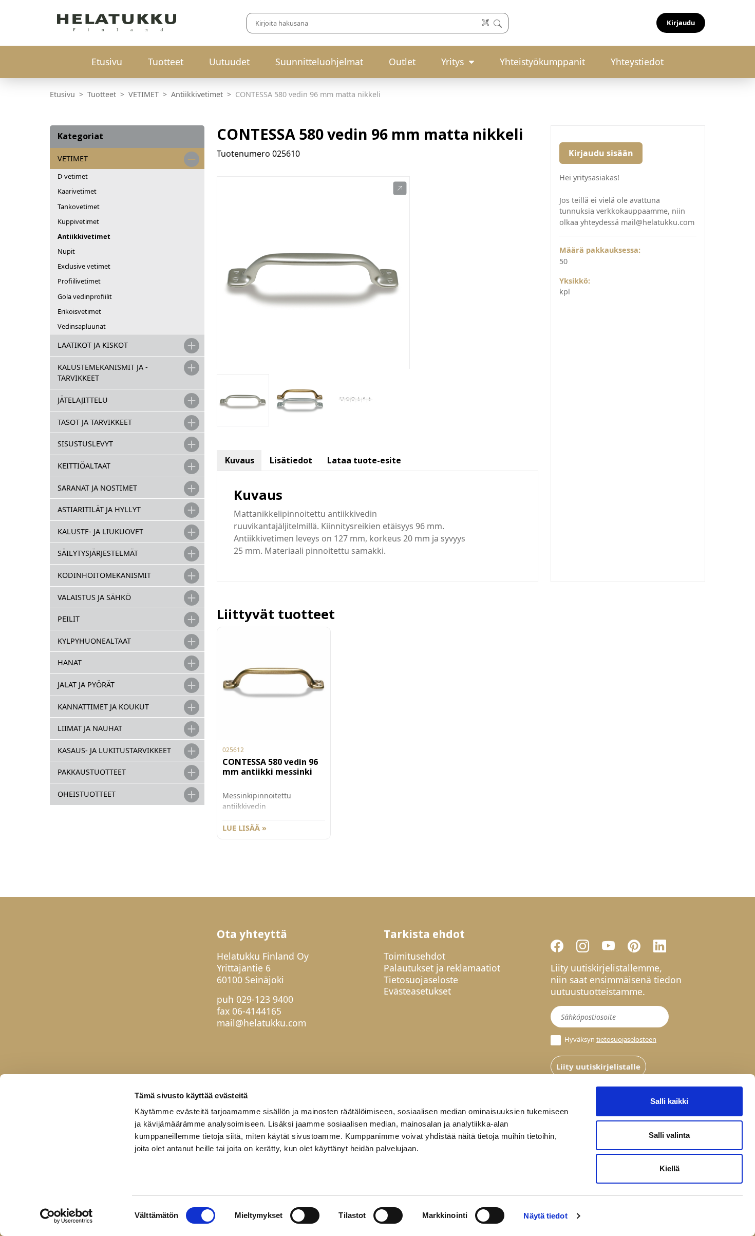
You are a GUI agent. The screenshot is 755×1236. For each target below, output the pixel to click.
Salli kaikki (669, 1101)
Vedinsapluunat (82, 326)
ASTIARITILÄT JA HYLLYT (99, 509)
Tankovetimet (79, 206)
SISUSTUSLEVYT (85, 443)
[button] (399, 188)
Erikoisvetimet (79, 311)
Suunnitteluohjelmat (319, 61)
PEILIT (69, 619)
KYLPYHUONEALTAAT (94, 641)
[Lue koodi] (486, 23)
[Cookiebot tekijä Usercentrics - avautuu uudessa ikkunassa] (66, 1216)
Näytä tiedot (545, 1215)
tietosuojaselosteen (626, 1039)
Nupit (66, 251)
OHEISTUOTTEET (87, 794)
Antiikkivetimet (197, 94)
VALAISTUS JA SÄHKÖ (94, 597)
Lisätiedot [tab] (291, 460)
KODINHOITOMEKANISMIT (104, 575)
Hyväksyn (609, 1039)
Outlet (402, 61)
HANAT (70, 662)
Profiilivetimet (79, 281)
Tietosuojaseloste (421, 979)
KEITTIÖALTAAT (84, 466)
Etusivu (106, 61)
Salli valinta (669, 1135)
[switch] (304, 1215)
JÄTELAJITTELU (83, 400)
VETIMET (143, 94)
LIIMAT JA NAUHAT (90, 728)
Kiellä (669, 1168)
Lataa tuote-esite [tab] (364, 460)
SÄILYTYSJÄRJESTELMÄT (98, 553)
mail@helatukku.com (261, 1023)
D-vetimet (73, 176)
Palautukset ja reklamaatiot (442, 968)
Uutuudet (229, 61)
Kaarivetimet (77, 191)
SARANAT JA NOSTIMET (97, 488)
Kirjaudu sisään (601, 153)
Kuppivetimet (78, 221)
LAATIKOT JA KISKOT (93, 345)
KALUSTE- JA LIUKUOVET (100, 531)
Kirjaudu (681, 22)
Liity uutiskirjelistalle (598, 1066)
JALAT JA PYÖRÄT (86, 684)
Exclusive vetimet (84, 266)
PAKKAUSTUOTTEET (92, 772)
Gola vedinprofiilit (85, 296)
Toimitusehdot (414, 956)
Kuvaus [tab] (239, 460)
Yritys (452, 61)
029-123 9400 (264, 999)
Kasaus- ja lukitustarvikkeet (114, 750)
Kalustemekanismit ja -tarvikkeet (103, 372)
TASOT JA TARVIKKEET (95, 422)
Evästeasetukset (417, 991)
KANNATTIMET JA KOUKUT (103, 706)
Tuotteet (165, 61)
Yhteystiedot (637, 61)
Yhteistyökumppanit (542, 61)
